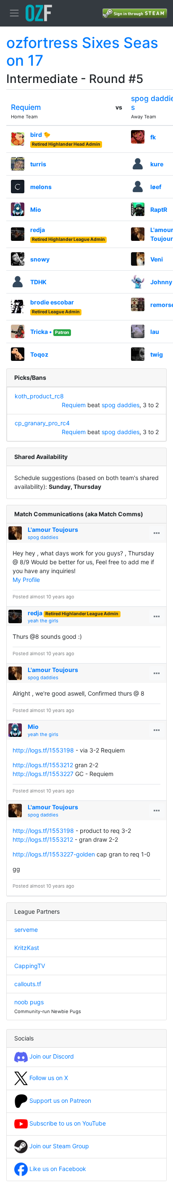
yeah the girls (43, 621)
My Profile (26, 579)
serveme (26, 929)
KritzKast (26, 947)
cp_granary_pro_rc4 (42, 423)
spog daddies (120, 404)
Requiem (26, 107)
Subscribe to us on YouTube (67, 1123)
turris (38, 164)
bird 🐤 (40, 134)
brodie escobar (52, 302)
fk (153, 137)
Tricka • (41, 331)
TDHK (38, 281)
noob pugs (29, 1002)
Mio (35, 209)
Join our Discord (51, 1056)
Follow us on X (48, 1077)
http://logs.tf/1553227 (43, 773)
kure (156, 164)
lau (154, 331)
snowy (40, 259)
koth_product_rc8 (39, 396)
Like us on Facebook (57, 1168)
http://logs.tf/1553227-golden (54, 854)
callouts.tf (27, 983)
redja (37, 229)
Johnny (161, 281)
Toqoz (39, 354)
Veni (156, 259)
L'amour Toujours (53, 529)
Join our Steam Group (58, 1146)
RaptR (158, 209)
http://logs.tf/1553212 (43, 764)
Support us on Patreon (59, 1100)
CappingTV (29, 965)
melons (41, 186)
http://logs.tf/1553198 (43, 750)
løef (155, 186)
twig (156, 354)
